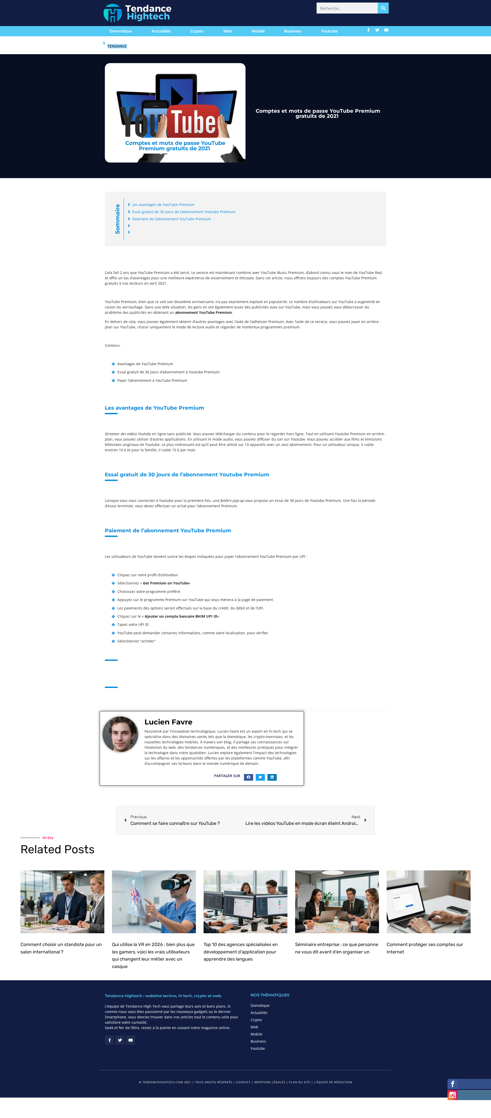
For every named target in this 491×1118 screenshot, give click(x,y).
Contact (243, 1082)
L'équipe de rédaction (333, 1082)
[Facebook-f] (368, 30)
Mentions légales (269, 1082)
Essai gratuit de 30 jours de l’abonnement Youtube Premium (184, 211)
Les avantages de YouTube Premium (163, 204)
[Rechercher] (383, 8)
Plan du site (299, 1082)
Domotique (120, 31)
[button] (248, 777)
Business (293, 31)
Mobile (258, 31)
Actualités (161, 31)
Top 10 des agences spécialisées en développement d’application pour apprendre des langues (241, 952)
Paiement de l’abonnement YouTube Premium (171, 218)
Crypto (197, 31)
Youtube (329, 31)
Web (227, 31)
